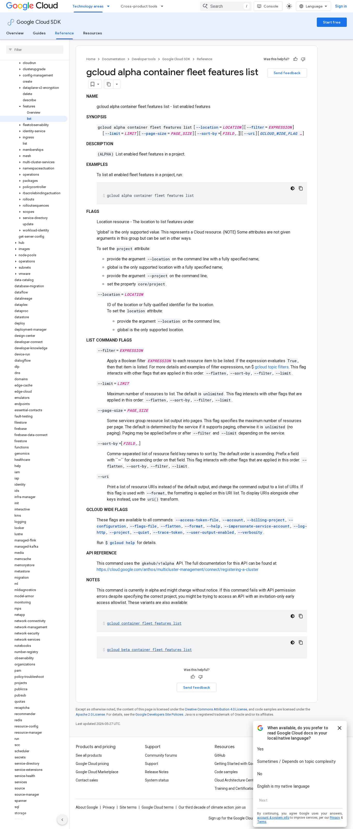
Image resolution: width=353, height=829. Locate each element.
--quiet (141, 532)
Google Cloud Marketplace (97, 772)
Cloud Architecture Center (235, 780)
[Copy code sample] (301, 188)
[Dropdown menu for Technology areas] (110, 6)
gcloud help (122, 542)
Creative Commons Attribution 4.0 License (216, 709)
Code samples (226, 772)
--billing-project (266, 519)
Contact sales (87, 780)
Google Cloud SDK (39, 22)
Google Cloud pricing (92, 764)
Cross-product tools (139, 6)
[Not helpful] (303, 59)
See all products (89, 755)
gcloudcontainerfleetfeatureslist (144, 623)
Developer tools (144, 59)
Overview (15, 33)
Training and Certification (234, 788)
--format (194, 526)
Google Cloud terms (158, 807)
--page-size (153, 133)
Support (151, 764)
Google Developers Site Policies (159, 714)
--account (232, 519)
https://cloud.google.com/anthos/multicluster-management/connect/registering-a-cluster (177, 569)
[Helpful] (295, 59)
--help (213, 526)
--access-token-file (196, 519)
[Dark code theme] (292, 188)
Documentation (113, 59)
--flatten (170, 526)
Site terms (128, 807)
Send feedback (287, 73)
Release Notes (156, 772)
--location (207, 127)
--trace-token (167, 532)
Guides (39, 33)
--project (119, 532)
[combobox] (226, 6)
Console (271, 6)
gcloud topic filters (272, 367)
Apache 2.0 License (90, 714)
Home (90, 59)
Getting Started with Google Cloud (242, 764)
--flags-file (143, 526)
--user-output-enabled (210, 532)
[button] (33, 63)
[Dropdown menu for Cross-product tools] (163, 6)
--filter (255, 127)
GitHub (219, 755)
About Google (87, 807)
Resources (92, 33)
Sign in (341, 6)
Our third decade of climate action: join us (212, 807)
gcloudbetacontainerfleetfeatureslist (149, 649)
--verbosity (250, 532)
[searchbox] (34, 49)
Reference (64, 33)
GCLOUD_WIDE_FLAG (278, 133)
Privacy (109, 807)
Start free (332, 22)
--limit (112, 133)
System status (157, 780)
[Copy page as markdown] (108, 84)
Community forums (161, 755)
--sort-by (207, 133)
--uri (249, 133)
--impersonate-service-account (256, 526)
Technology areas (88, 6)
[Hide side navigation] (62, 820)
